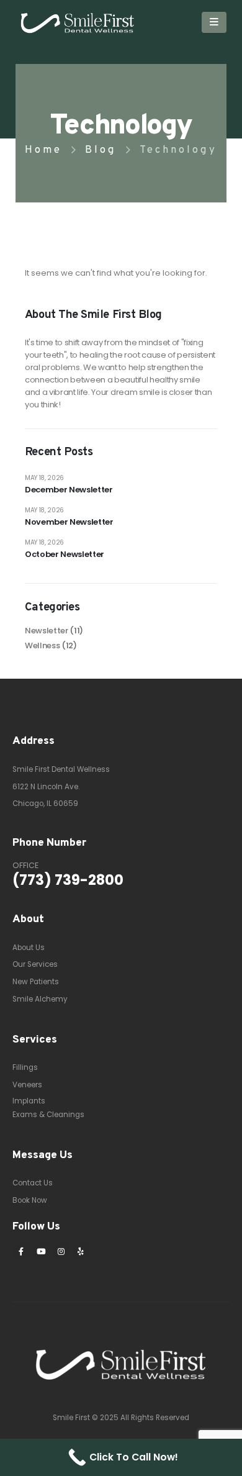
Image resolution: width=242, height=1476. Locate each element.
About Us (28, 948)
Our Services (35, 964)
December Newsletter (69, 490)
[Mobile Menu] (214, 22)
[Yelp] (80, 1251)
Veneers (27, 1085)
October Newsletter (64, 554)
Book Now (29, 1200)
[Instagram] (60, 1251)
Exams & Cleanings (48, 1115)
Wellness (42, 645)
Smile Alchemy (40, 999)
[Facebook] (21, 1251)
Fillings (25, 1067)
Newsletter (46, 630)
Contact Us (32, 1183)
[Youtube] (41, 1251)
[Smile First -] (62, 22)
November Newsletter (69, 522)
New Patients (35, 982)
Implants (28, 1101)
